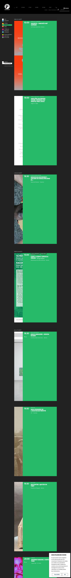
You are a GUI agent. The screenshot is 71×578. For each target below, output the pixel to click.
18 (38, 10)
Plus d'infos (57, 574)
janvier (50, 7)
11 (28, 10)
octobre (30, 7)
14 (32, 10)
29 (53, 10)
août (17, 7)
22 (43, 10)
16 (35, 10)
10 (27, 10)
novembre (36, 7)
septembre (23, 7)
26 (49, 10)
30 (54, 10)
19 (39, 10)
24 (46, 10)
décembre (43, 7)
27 (50, 10)
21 (42, 10)
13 (31, 10)
